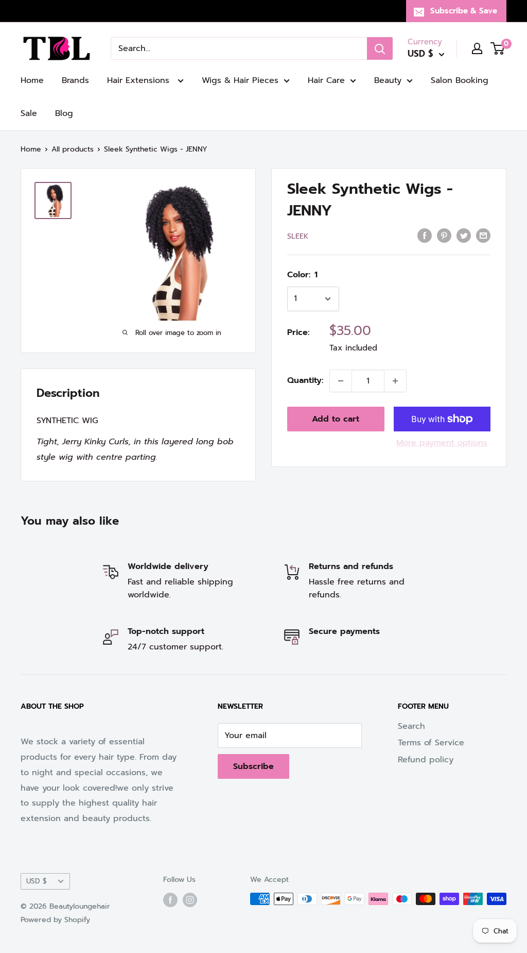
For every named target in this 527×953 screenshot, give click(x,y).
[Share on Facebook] (424, 235)
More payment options (441, 443)
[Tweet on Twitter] (463, 235)
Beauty (387, 80)
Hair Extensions (139, 80)
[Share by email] (483, 235)
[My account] (477, 48)
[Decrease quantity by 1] (341, 381)
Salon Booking (459, 80)
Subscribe (253, 766)
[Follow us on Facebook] (170, 900)
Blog (64, 113)
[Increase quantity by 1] (395, 381)
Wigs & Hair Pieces (240, 80)
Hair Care (326, 80)
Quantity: (305, 380)
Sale (29, 113)
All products (72, 149)
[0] (497, 48)
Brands (75, 80)
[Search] (380, 48)
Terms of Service (431, 743)
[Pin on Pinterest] (444, 235)
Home (32, 80)
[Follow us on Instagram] (190, 900)
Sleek (297, 236)
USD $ (36, 881)
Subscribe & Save (463, 10)
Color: (302, 275)
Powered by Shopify (55, 919)
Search (411, 726)
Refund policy (425, 760)
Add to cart (335, 419)
